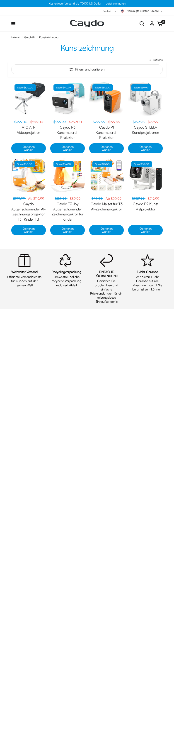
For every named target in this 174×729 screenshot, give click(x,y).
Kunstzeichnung (48, 37)
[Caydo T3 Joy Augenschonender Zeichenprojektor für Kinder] (67, 175)
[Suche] (141, 23)
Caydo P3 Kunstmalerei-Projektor (68, 132)
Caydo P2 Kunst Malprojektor (145, 206)
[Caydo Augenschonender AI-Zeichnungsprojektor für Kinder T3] (28, 175)
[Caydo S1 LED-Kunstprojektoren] (145, 98)
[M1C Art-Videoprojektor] (28, 98)
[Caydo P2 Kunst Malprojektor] (145, 175)
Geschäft (29, 37)
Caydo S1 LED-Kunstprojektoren (145, 129)
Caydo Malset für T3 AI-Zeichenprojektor (107, 206)
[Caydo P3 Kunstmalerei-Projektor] (67, 98)
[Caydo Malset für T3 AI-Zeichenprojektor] (106, 175)
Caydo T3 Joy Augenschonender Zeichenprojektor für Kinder (68, 211)
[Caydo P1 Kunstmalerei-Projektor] (106, 98)
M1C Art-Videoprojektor (28, 129)
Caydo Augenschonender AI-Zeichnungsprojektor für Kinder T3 (28, 211)
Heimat (15, 37)
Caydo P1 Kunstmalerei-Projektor (107, 132)
